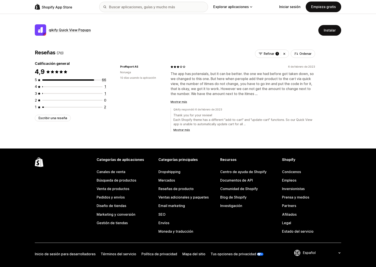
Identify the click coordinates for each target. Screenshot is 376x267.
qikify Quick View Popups (70, 30)
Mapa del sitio (193, 254)
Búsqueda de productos (116, 180)
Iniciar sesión (289, 7)
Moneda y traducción (175, 231)
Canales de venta (111, 172)
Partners (289, 206)
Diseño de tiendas (111, 206)
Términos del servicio (118, 254)
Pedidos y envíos (111, 197)
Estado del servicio (298, 231)
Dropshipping (169, 172)
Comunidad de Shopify (239, 189)
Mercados (166, 180)
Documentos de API (236, 180)
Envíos (163, 223)
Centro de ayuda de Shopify (243, 172)
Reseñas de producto (176, 189)
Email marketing (171, 206)
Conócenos (291, 172)
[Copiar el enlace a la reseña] (141, 66)
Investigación (231, 206)
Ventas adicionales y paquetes (183, 197)
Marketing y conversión (116, 214)
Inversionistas (293, 189)
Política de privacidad (159, 254)
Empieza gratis (323, 7)
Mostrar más (179, 101)
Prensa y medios (295, 197)
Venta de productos (113, 189)
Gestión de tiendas (112, 223)
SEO (162, 214)
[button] (284, 54)
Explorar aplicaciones (231, 7)
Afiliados (289, 214)
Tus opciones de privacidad (233, 254)
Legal (286, 223)
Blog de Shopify (233, 197)
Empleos (289, 180)
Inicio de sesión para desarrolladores (65, 254)
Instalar (330, 30)
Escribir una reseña (53, 118)
